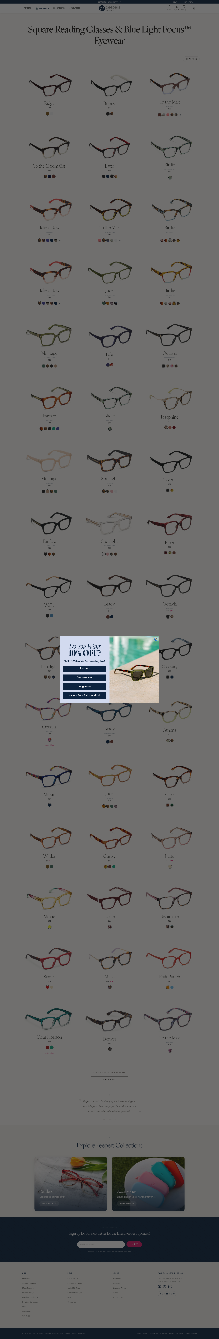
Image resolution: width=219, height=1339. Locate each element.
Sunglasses (84, 686)
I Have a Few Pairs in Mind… (84, 695)
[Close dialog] (156, 639)
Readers (85, 668)
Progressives (84, 677)
